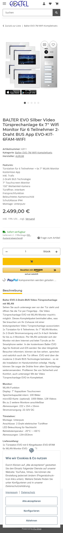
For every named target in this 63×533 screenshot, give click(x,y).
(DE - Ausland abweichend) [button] (17, 237)
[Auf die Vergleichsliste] (44, 44)
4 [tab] (35, 103)
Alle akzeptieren (31, 501)
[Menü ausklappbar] (4, 2)
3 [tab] (32, 103)
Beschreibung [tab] (12, 290)
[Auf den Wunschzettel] (53, 44)
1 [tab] (25, 103)
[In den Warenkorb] (5, 36)
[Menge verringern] (6, 251)
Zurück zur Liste (13, 25)
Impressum (12, 492)
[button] (44, 3)
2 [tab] (28, 103)
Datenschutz (28, 492)
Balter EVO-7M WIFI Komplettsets (33, 152)
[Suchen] (56, 12)
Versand (30, 218)
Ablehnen (31, 520)
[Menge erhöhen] (56, 251)
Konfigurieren (31, 510)
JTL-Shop (37, 528)
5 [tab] (38, 103)
